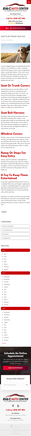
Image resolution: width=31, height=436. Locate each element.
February (6, 266)
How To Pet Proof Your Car (17, 28)
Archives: (5, 246)
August (6, 287)
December (7, 277)
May (5, 259)
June (5, 256)
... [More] (3, 343)
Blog (7, 28)
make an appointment (15, 368)
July (5, 254)
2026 (3, 250)
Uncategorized (6, 238)
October (6, 282)
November (7, 279)
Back (4, 212)
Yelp (18, 405)
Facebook (13, 405)
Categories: (6, 222)
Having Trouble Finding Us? (15, 379)
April (5, 261)
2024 (3, 308)
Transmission (5, 234)
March (5, 264)
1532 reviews (19, 23)
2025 (3, 273)
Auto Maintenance (7, 230)
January (6, 269)
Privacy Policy (15, 428)
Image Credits (17, 426)
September (7, 284)
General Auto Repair (8, 226)
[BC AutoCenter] (15, 7)
